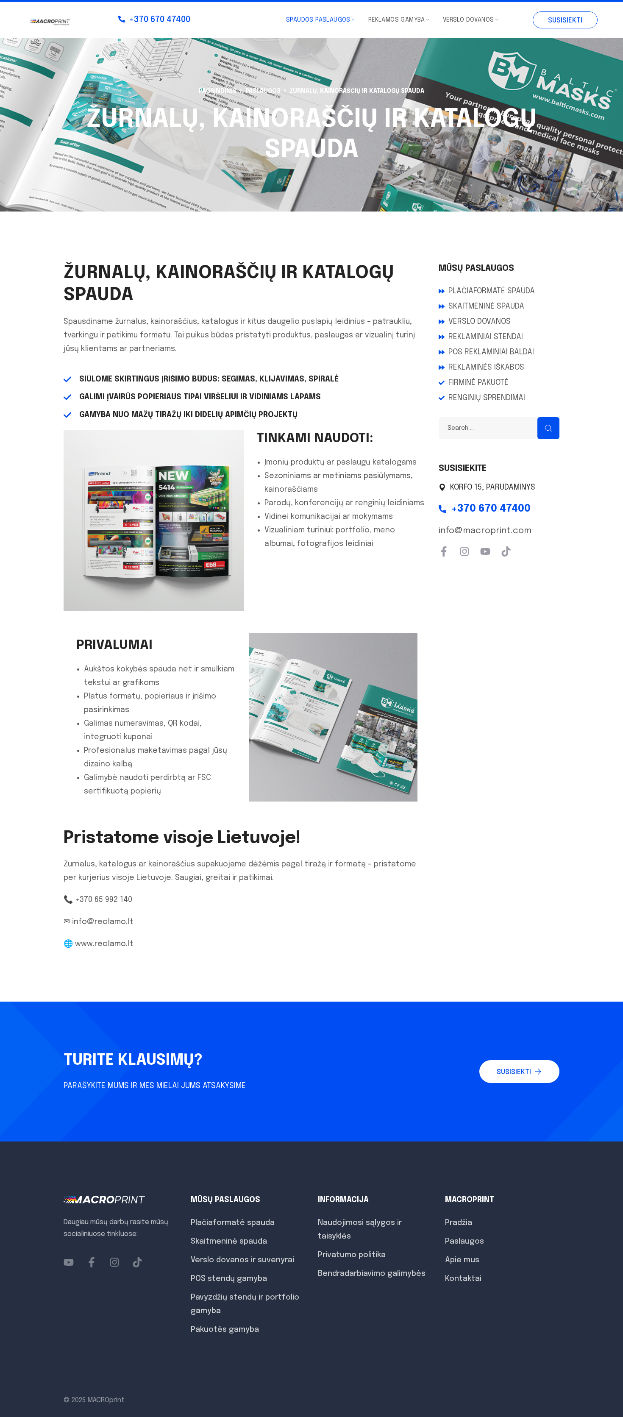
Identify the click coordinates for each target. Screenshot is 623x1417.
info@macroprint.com (485, 530)
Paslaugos (263, 91)
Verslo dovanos (468, 20)
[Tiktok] (506, 551)
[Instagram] (464, 551)
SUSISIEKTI (514, 1072)
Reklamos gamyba (396, 20)
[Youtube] (485, 551)
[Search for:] (499, 428)
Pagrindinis (217, 91)
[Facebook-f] (444, 551)
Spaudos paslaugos (318, 20)
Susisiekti (565, 20)
